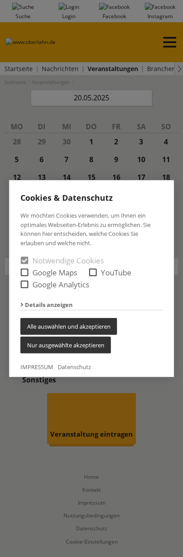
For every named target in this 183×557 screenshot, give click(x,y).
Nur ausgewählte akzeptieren (65, 345)
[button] (24, 272)
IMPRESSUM (36, 367)
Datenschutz (74, 367)
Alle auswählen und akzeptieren (69, 326)
